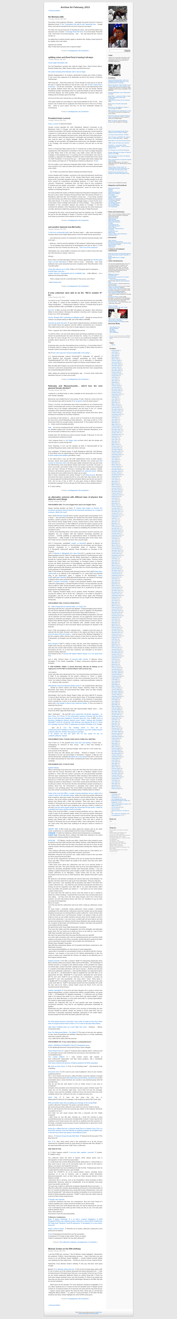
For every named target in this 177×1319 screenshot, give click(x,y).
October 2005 (116, 755)
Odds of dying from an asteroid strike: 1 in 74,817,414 (68, 606)
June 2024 (115, 379)
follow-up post (90, 475)
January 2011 (115, 649)
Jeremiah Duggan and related (116, 321)
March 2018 (115, 505)
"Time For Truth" (112, 302)
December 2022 (116, 409)
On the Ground (116, 807)
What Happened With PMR (115, 292)
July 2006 (114, 740)
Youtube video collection (115, 288)
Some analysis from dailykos (58, 455)
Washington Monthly (114, 188)
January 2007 (116, 729)
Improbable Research (114, 192)
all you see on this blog (115, 320)
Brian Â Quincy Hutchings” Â (59, 1219)
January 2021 (116, 447)
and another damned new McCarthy (64, 227)
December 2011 (116, 630)
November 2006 (116, 733)
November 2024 (116, 370)
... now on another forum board (117, 279)
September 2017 (116, 515)
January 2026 (116, 362)
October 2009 (116, 674)
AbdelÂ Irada (52, 835)
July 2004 (114, 780)
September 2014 (116, 575)
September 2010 (116, 656)
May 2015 (114, 562)
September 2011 (116, 635)
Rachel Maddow (114, 328)
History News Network (114, 222)
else (60, 282)
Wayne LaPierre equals (56, 1229)
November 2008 (116, 693)
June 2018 (115, 500)
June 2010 (115, 661)
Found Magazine (113, 196)
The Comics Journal (113, 205)
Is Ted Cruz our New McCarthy (59, 232)
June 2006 (115, 741)
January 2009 (116, 689)
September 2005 (116, 756)
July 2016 (114, 538)
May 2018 (114, 501)
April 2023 (114, 402)
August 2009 (115, 677)
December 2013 (116, 590)
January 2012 (116, 629)
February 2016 (116, 547)
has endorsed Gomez (89, 471)
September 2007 (116, 716)
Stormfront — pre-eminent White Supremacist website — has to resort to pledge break (119, 146)
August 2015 (115, 557)
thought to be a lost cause (77, 757)
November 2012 (116, 612)
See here (51, 310)
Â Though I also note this (56, 1199)
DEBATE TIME (53, 829)
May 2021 (114, 441)
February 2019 (116, 486)
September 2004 (116, 776)
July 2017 (114, 518)
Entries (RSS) (82, 1313)
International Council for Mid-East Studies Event (64, 686)
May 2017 (114, 521)
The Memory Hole (113, 243)
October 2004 (116, 775)
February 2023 (116, 405)
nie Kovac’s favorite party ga (117, 103)
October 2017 (116, 513)
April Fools (115, 796)
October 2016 (116, 533)
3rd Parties (115, 794)
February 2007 (116, 728)
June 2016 (115, 540)
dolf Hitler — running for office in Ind (119, 96)
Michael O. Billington (61, 553)
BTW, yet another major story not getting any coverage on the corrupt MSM (72, 1103)
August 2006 (115, 738)
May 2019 (114, 481)
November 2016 (116, 531)
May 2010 (114, 662)
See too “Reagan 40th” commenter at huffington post (65, 317)
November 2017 (116, 511)
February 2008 (116, 708)
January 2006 (116, 750)
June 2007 (115, 721)
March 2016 (115, 545)
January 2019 (116, 488)
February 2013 (116, 607)
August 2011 (115, 637)
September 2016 (116, 535)
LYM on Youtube (113, 306)
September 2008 (116, 696)
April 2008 (114, 704)
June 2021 (115, 439)
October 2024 (116, 372)
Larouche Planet (113, 283)
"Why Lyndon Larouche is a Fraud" (118, 319)
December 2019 (116, 469)
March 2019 (115, 484)
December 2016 (116, 530)
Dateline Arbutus (53, 768)
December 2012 (116, 610)
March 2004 (115, 787)
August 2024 (115, 375)
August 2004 (115, 778)
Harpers (110, 189)
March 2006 (115, 746)
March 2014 (115, 585)
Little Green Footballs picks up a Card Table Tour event (67, 1027)
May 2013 (114, 602)
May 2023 (114, 400)
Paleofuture (111, 247)
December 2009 (116, 671)
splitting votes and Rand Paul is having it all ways (70, 57)
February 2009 (116, 688)
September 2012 (116, 615)
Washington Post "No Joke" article (117, 307)
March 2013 (115, 605)
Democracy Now (112, 235)
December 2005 (116, 751)
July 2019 (114, 478)
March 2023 (115, 404)
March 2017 (115, 525)
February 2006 (116, 748)
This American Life (113, 224)
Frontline (110, 223)
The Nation (114, 120)
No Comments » (84, 51)
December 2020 (116, 449)
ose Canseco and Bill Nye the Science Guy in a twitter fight (119, 137)
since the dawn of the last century (59, 634)
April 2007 (114, 724)
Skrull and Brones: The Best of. (120, 810)
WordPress (99, 1312)
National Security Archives (115, 241)
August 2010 (115, 657)
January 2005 (116, 770)
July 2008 (114, 699)
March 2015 (115, 565)
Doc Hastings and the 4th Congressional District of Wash (119, 800)
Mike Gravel (115, 805)
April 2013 (114, 604)
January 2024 (116, 387)
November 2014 (116, 572)
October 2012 (116, 614)
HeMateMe (52, 833)
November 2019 (116, 471)
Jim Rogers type (71, 440)
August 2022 (115, 416)
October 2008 (116, 694)
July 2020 (114, 458)
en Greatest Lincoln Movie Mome (118, 150)
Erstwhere (114, 802)
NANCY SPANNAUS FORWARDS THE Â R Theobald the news (68, 1045)
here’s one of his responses (89, 247)
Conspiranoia (115, 797)
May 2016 (114, 541)
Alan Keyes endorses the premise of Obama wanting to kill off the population (73, 1063)
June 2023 (115, 399)
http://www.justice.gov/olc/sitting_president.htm (82, 1078)
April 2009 (114, 684)
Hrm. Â (51, 1141)
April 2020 (114, 463)
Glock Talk (52, 1097)
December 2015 (116, 550)
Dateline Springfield (54, 990)
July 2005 (114, 760)
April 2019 (114, 483)
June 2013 (115, 600)
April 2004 (114, 785)
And (96, 161)
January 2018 (116, 508)
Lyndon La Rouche (78, 543)
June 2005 (115, 761)
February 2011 (116, 647)
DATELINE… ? (53, 840)
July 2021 (114, 437)
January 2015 (116, 568)
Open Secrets (112, 240)
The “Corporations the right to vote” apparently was (79, 24)
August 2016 (115, 536)
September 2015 (116, 555)
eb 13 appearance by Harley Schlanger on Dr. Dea (83, 724)
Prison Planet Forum (55, 1051)
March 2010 (115, 666)
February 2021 (116, 446)
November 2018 (116, 491)
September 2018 (116, 494)
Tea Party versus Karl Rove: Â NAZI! (118, 134)
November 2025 (116, 365)
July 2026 (114, 352)
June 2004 (115, 782)
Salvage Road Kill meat (75, 32)
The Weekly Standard (114, 202)
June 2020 (115, 459)
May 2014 (114, 582)
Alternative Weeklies (114, 220)
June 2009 (115, 681)
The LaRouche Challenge (68, 1242)
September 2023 (116, 394)
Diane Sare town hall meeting (80, 743)
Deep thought (52, 644)
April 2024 (114, 382)
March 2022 (115, 424)
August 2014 (115, 577)
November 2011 (116, 632)
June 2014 (115, 580)
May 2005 (114, 763)
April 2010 (114, 664)
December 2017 (116, 510)
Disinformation (112, 219)
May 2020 (114, 461)
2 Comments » (93, 1242)
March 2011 (115, 646)
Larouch (76, 809)
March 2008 (115, 706)
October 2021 (116, 432)
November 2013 (116, 592)
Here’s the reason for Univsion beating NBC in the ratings (71, 353)
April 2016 (114, 543)
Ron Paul (114, 809)
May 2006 (114, 743)
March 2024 (115, 384)
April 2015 (114, 563)
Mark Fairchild (61, 577)
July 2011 (114, 639)
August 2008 (115, 698)
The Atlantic (111, 194)
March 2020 (115, 464)
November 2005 (116, 753)
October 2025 (116, 367)
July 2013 (114, 599)
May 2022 (114, 421)
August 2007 (115, 718)
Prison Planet (112, 227)
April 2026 (114, 357)
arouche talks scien (79, 659)
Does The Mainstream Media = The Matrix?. (62, 1032)
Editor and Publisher (114, 193)
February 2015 (116, 567)
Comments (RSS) (93, 1313)
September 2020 (116, 454)
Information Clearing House (116, 228)
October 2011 (115, 634)
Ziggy (109, 258)
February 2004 (116, 788)
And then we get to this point (57, 323)
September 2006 (116, 736)
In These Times (112, 201)
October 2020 (116, 452)
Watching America (113, 218)
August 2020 (115, 456)
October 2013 (116, 594)
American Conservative (114, 198)
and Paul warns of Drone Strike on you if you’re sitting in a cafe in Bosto (119, 85)
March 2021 (115, 444)
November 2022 (116, 411)
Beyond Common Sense (115, 286)
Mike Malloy (113, 331)
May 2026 (114, 355)
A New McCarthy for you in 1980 (58, 269)
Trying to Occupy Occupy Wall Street (67, 1136)
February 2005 (116, 768)
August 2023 (115, 395)
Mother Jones (112, 197)
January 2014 (116, 588)
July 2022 (114, 417)
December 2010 (116, 651)
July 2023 (114, 397)
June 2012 (115, 620)
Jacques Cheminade (61, 581)
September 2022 (116, 414)
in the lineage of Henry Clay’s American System (71, 703)
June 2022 (115, 419)
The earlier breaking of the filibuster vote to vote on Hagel (66, 72)
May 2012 (114, 622)
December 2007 (116, 711)
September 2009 (116, 676)
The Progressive (112, 206)
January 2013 (116, 609)
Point (50, 1234)
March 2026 (115, 358)
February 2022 (116, 426)
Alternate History (61, 516)
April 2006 (114, 745)
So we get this (78, 401)
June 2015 (115, 560)
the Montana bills (56, 17)
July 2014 (114, 578)
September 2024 (116, 374)
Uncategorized (73, 51)
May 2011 (114, 642)
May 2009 (114, 682)
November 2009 (116, 672)
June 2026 (115, 353)
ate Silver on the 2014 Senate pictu (119, 140)
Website (118, 281)
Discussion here (53, 1072)
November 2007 (116, 713)
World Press (111, 232)
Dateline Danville (54, 961)
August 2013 (115, 597)
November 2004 (116, 773)
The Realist (111, 200)
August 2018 (115, 496)
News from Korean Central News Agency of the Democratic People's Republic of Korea (119, 255)
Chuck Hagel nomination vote (58, 63)
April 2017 (114, 523)
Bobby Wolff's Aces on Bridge (116, 257)
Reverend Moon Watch (114, 244)
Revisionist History (113, 296)
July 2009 (114, 679)
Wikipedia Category (113, 274)
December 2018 (116, 489)
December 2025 (116, 364)
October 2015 (116, 553)
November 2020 (116, 451)
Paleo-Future (112, 245)
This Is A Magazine (113, 204)
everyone (55, 282)
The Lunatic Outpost (56, 1057)
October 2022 (116, 412)
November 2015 (116, 552)
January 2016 (116, 548)
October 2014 (116, 573)
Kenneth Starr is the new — (57, 271)
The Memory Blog (126, 243)
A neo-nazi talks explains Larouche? (81, 1152)
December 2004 (116, 771)
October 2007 (116, 714)
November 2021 (116, 431)
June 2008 (115, 701)
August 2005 (115, 758)
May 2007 (114, 723)
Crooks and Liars (113, 231)
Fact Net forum (112, 275)
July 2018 (114, 498)
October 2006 (116, 735)
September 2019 (116, 474)
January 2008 (116, 709)
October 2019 (116, 473)
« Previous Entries (54, 11)
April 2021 (114, 442)
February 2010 (116, 667)
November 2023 (116, 390)
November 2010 (116, 652)
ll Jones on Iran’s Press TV (58, 1066)
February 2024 (116, 385)
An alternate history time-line (64, 1269)
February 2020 (116, 466)
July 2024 (114, 377)
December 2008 (116, 691)
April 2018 (114, 503)
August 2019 (115, 476)
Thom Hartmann (114, 332)
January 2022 (116, 427)
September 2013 (116, 595)
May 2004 (114, 783)
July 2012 (114, 619)
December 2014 (116, 570)
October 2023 (116, 392)
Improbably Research (114, 226)
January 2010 (116, 669)
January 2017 (116, 528)
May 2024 (114, 380)
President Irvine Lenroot (59, 118)
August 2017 (115, 516)
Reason (110, 190)
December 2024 (116, 369)
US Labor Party (75, 553)
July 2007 (114, 719)
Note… (50, 427)
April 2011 (114, 644)
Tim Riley (112, 329)
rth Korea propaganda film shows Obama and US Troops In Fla (118, 131)
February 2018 (116, 506)
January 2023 (116, 407)
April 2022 (114, 422)
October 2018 (116, 493)
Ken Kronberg (112, 291)
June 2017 (115, 520)
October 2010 (116, 654)
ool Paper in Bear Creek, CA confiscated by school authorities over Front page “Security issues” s (118, 168)
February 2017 (116, 526)
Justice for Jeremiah (113, 287)
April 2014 (114, 583)
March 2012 (115, 625)
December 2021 (116, 429)
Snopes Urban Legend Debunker (117, 233)
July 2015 (114, 558)
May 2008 (114, 703)
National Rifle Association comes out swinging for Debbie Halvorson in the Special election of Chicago (118, 81)
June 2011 (115, 641)
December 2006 (116, 731)
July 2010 (114, 659)
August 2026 (115, 350)
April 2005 (114, 765)
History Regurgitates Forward (120, 804)
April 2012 (114, 624)
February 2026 (116, 360)
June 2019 (115, 479)
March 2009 (115, 686)
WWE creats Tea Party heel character (118, 143)
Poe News (111, 229)
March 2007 (115, 726)
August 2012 (115, 617)
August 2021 (115, 436)
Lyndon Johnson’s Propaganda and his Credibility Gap (66, 273)
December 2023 (116, 389)
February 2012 (116, 627)
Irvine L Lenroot (53, 124)
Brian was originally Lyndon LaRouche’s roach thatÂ (74, 1221)
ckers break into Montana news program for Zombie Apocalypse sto (118, 172)
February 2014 (116, 587)
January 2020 (116, 468)
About (113, 344)
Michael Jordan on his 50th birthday (64, 1249)
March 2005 (115, 766)
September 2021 (116, 434)
